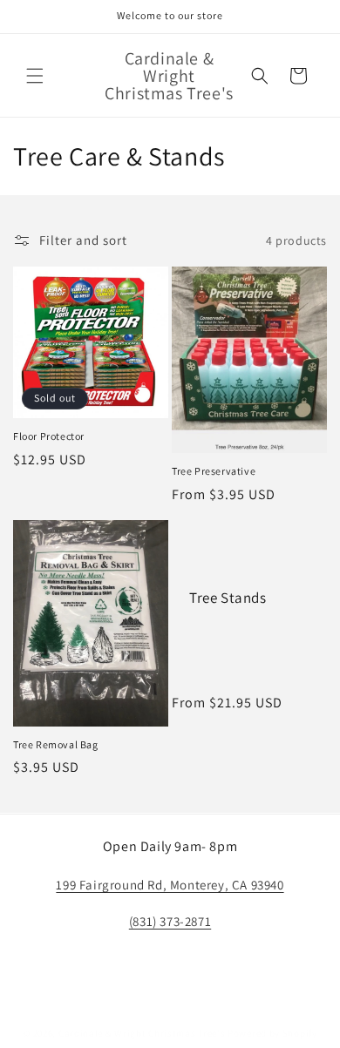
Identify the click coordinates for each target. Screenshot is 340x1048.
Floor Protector (49, 436)
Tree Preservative (213, 470)
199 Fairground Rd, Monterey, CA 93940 (169, 884)
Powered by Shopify (272, 1033)
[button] (35, 76)
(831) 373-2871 (170, 921)
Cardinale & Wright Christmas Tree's (142, 1033)
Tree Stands (228, 597)
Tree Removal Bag (56, 744)
